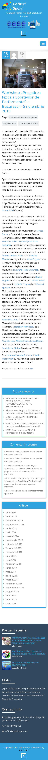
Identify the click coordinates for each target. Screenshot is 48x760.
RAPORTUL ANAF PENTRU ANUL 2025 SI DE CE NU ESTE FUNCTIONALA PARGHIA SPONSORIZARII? (23, 402)
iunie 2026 (11, 516)
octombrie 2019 (14, 544)
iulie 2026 (11, 512)
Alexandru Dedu (10, 319)
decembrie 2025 (14, 520)
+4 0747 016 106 (13, 725)
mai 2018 (11, 560)
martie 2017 (12, 579)
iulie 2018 (11, 556)
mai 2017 (11, 571)
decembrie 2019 (14, 540)
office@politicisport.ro (16, 731)
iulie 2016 (11, 595)
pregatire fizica (9, 123)
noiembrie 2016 (14, 583)
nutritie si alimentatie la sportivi (23, 117)
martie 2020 (12, 536)
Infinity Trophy (22, 284)
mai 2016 (11, 603)
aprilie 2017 (12, 575)
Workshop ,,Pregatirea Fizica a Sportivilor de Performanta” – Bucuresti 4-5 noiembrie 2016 (23, 101)
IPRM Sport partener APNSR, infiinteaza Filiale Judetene (20, 431)
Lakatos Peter (38, 280)
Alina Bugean (33, 259)
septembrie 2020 (15, 524)
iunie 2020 (11, 528)
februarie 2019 (14, 548)
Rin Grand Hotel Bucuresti (25, 269)
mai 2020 (11, 532)
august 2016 (12, 591)
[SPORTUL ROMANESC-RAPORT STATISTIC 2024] (7, 665)
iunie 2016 (11, 599)
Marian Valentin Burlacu (19, 355)
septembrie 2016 (15, 587)
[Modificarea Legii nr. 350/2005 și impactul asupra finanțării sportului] (7, 654)
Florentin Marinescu (24, 326)
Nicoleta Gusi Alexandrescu (15, 341)
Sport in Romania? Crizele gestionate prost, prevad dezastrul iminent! (25, 424)
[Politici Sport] (24, 6)
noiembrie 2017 (14, 564)
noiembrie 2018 (14, 552)
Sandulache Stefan (11, 348)
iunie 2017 (11, 568)
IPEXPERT (24, 750)
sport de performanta (28, 123)
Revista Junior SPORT (12, 255)
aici (31, 368)
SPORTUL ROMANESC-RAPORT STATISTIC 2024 (22, 418)
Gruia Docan (36, 341)
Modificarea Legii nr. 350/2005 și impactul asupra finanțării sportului (25, 411)
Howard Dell (8, 210)
